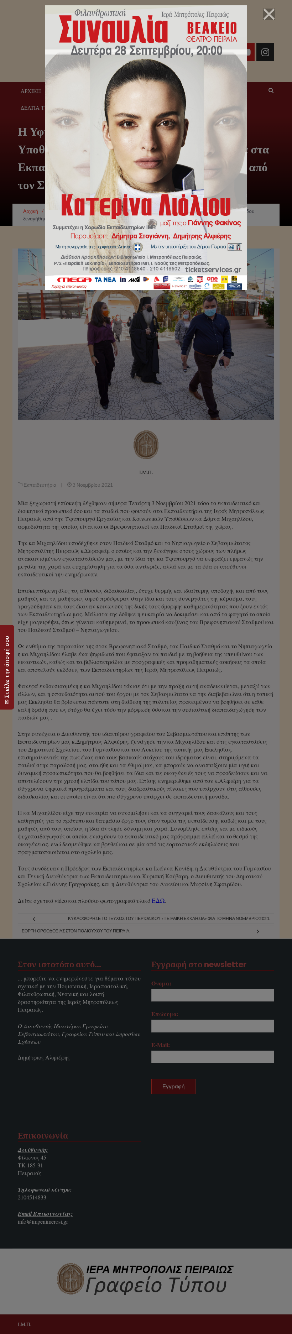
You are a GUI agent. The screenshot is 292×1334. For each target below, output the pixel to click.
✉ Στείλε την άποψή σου (7, 669)
